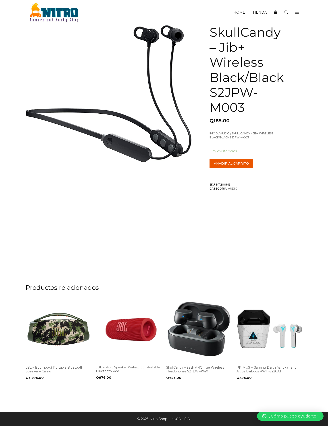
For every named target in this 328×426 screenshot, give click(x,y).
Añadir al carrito (231, 163)
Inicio (214, 133)
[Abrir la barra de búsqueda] (286, 12)
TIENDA (259, 12)
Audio (225, 133)
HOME (239, 12)
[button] (297, 12)
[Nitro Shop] (54, 12)
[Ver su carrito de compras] (275, 12)
